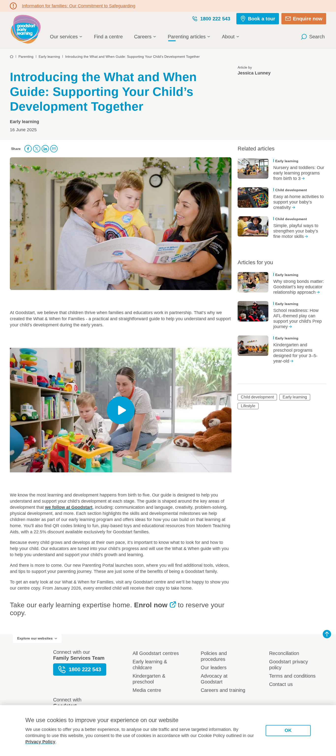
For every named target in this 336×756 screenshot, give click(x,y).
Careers (143, 36)
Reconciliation (284, 653)
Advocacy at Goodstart (214, 678)
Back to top (327, 634)
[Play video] (120, 410)
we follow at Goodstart (68, 507)
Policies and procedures (214, 656)
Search (317, 36)
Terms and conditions (292, 676)
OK (288, 730)
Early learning (295, 397)
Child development (257, 397)
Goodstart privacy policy (288, 664)
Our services (64, 36)
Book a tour (261, 18)
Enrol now (151, 605)
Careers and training (223, 690)
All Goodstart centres (156, 653)
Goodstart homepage (27, 28)
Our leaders (214, 667)
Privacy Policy (40, 741)
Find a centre (108, 36)
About (228, 36)
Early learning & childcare (150, 664)
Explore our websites (35, 638)
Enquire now (307, 18)
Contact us (281, 684)
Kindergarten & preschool (149, 678)
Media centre (147, 690)
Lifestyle (248, 406)
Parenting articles (187, 36)
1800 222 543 (215, 18)
